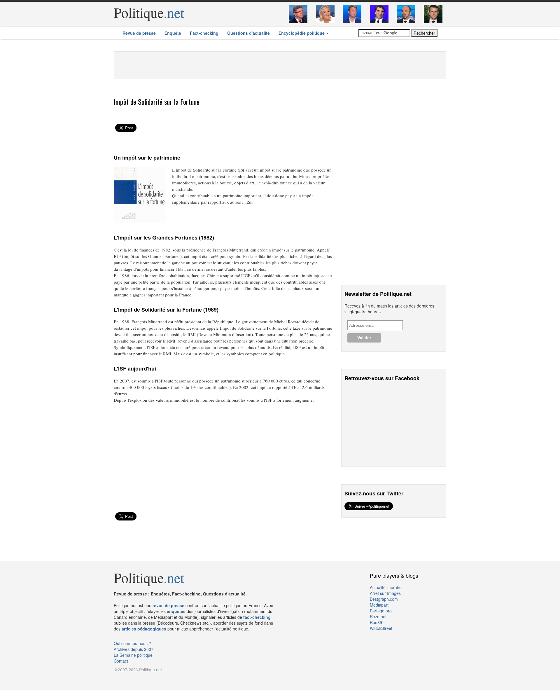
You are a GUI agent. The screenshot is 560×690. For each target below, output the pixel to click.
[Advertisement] (280, 65)
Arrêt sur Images (385, 593)
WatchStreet (381, 628)
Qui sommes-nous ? (132, 643)
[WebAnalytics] (125, 678)
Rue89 (376, 622)
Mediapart (379, 605)
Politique (149, 12)
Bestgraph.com (384, 599)
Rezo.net (378, 616)
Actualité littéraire (386, 587)
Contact (121, 661)
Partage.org (381, 611)
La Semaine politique (133, 655)
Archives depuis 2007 (133, 649)
